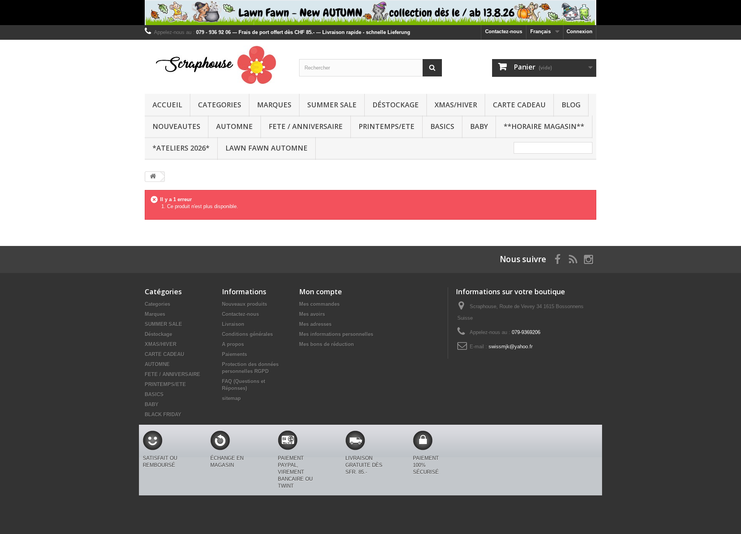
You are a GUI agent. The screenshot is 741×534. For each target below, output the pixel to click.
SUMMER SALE (332, 104)
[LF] (370, 12)
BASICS (442, 126)
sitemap (231, 398)
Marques (274, 104)
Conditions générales (247, 334)
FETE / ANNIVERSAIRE (306, 126)
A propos (233, 344)
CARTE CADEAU (519, 104)
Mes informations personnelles (336, 334)
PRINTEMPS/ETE (386, 126)
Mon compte (320, 291)
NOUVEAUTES (176, 126)
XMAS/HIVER (456, 104)
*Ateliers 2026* (181, 148)
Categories (219, 104)
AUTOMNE (234, 126)
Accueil (167, 104)
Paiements (234, 354)
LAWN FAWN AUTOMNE (266, 148)
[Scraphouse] (216, 65)
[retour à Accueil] (152, 176)
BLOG (571, 104)
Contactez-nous (503, 31)
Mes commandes (319, 304)
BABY (479, 126)
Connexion (579, 31)
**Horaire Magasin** (544, 126)
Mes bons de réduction (326, 344)
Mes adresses (315, 324)
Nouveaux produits (244, 304)
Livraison (233, 324)
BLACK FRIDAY (163, 414)
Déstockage (395, 104)
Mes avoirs (312, 314)
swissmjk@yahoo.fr (511, 346)
